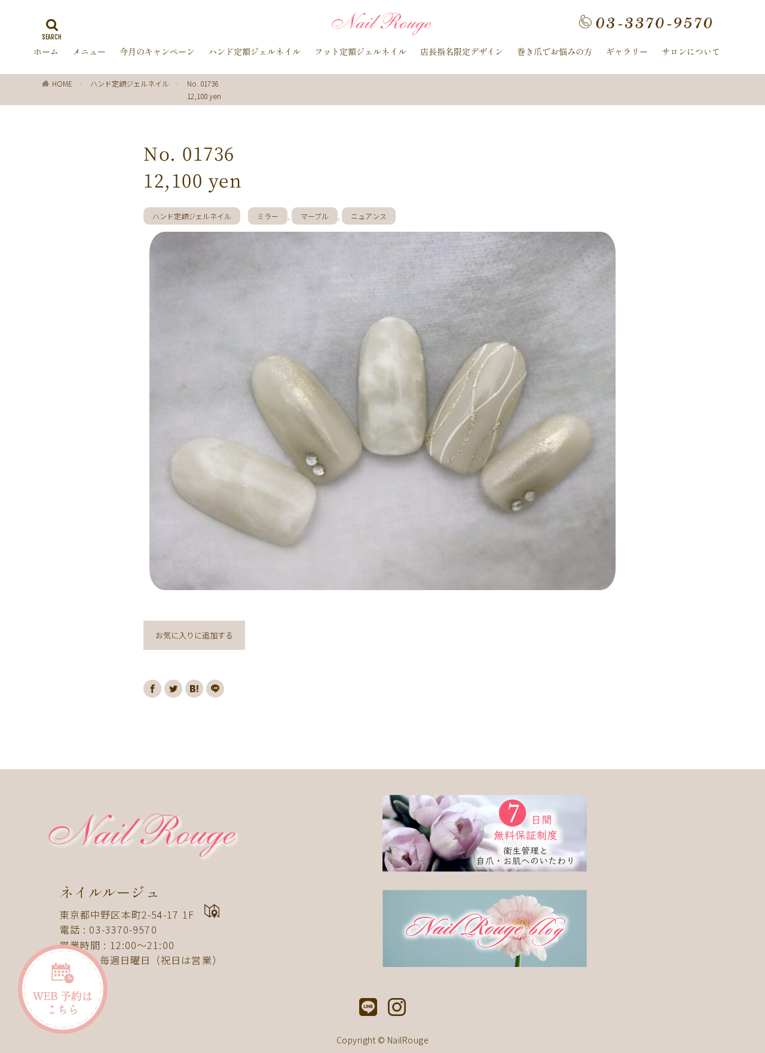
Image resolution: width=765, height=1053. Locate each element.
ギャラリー (627, 52)
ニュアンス (369, 216)
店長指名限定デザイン (461, 52)
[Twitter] (173, 689)
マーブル (315, 216)
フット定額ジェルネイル (360, 52)
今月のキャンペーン (157, 52)
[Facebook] (152, 689)
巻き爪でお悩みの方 (554, 52)
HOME (62, 83)
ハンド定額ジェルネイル (255, 52)
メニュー (89, 52)
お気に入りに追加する (194, 635)
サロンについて (691, 52)
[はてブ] (194, 689)
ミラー (268, 216)
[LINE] (215, 689)
